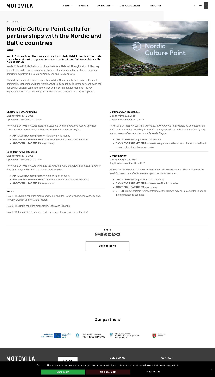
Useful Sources (130, 5)
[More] (118, 234)
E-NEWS (68, 360)
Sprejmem (63, 372)
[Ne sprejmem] (211, 369)
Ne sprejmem (108, 372)
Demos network (118, 156)
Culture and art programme (125, 112)
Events (83, 5)
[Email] (109, 234)
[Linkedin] (101, 234)
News (66, 5)
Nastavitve (154, 371)
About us (156, 5)
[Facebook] (97, 234)
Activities (104, 5)
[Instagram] (105, 234)
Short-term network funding (22, 112)
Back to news (107, 245)
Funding (10, 50)
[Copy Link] (114, 234)
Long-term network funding (22, 152)
